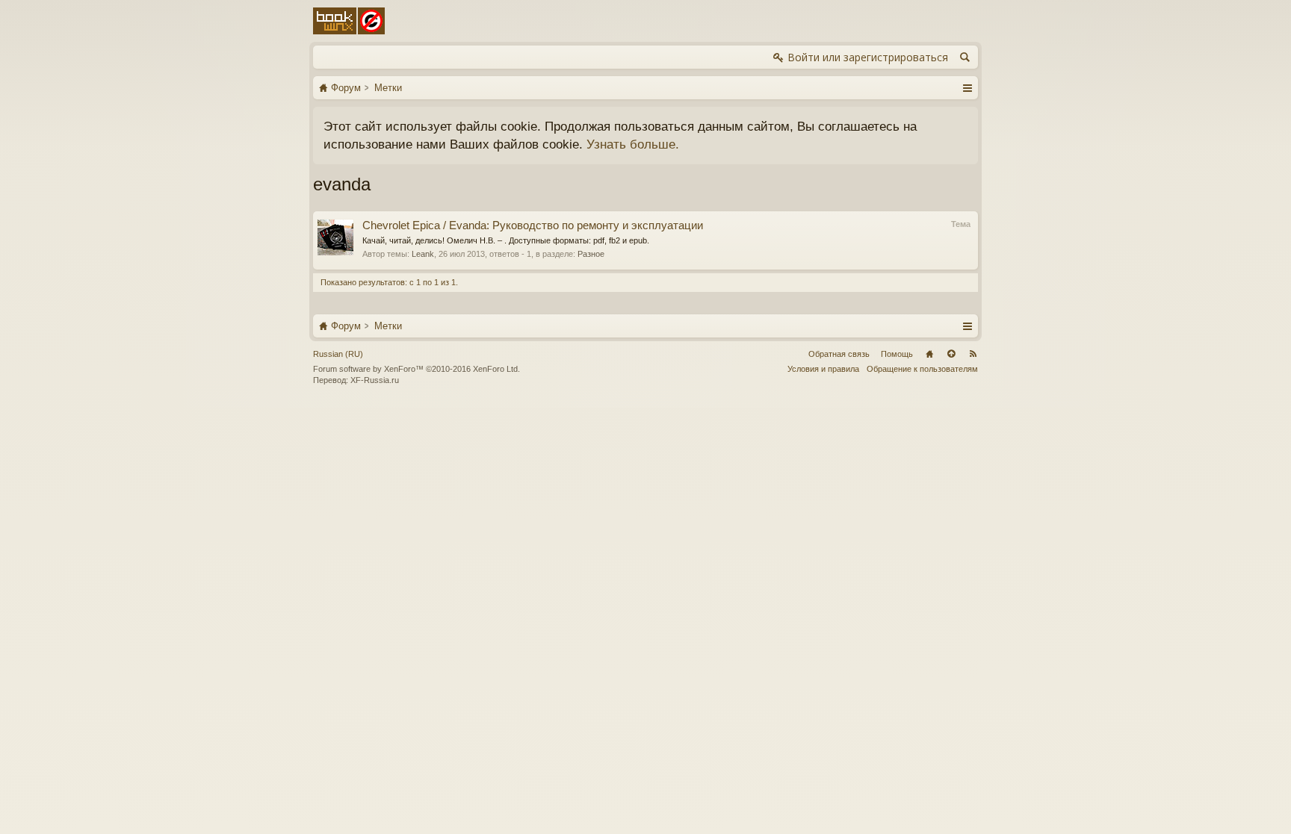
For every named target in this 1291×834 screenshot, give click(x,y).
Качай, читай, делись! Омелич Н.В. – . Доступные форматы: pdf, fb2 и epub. (505, 240)
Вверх (951, 354)
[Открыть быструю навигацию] (967, 87)
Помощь (897, 353)
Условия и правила (823, 368)
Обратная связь (839, 353)
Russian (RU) (338, 353)
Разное (591, 253)
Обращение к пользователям (922, 368)
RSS (973, 354)
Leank (423, 253)
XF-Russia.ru (374, 380)
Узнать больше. (632, 144)
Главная (929, 354)
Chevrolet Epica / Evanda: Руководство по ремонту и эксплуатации (532, 225)
